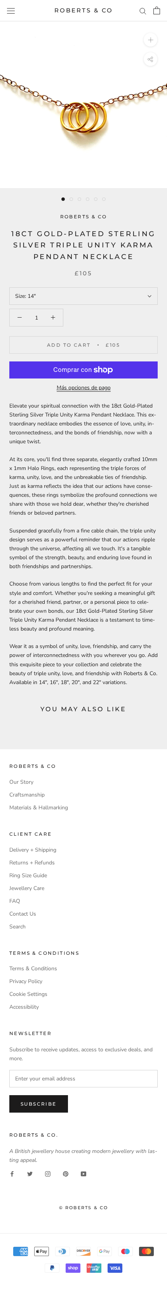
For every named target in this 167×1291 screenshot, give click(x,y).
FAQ (14, 901)
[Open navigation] (11, 11)
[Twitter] (30, 1173)
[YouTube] (83, 1173)
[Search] (142, 10)
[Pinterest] (65, 1173)
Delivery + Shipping (32, 850)
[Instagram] (47, 1173)
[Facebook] (12, 1173)
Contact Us (22, 914)
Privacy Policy (25, 981)
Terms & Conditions (33, 968)
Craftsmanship (27, 794)
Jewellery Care (26, 888)
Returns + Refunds (32, 862)
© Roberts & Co (83, 1207)
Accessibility (24, 1007)
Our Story (21, 782)
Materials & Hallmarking (38, 807)
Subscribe (39, 1104)
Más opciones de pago (84, 387)
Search (17, 926)
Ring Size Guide (28, 875)
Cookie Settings (28, 994)
